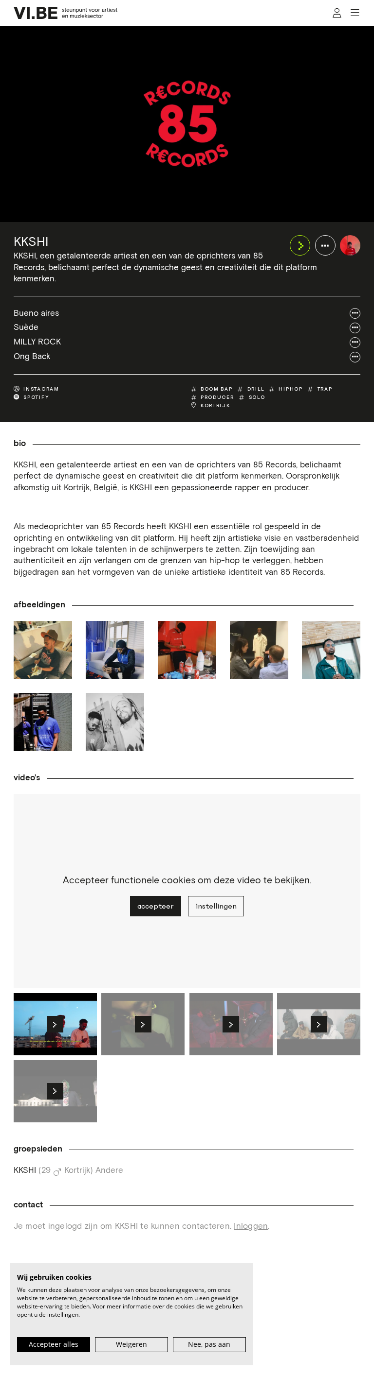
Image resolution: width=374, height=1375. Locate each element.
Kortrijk (215, 405)
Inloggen (251, 1226)
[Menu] (355, 12)
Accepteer (155, 906)
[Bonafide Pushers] (115, 722)
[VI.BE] (66, 13)
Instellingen (216, 906)
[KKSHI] (350, 245)
